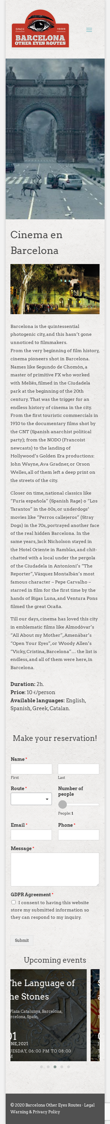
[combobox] (31, 799)
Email (19, 825)
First (15, 778)
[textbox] (29, 799)
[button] (41, 1067)
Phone (67, 825)
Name (19, 759)
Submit (22, 940)
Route (19, 788)
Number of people (70, 791)
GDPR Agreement (32, 894)
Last (61, 778)
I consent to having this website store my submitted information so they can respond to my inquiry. (50, 910)
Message (22, 848)
